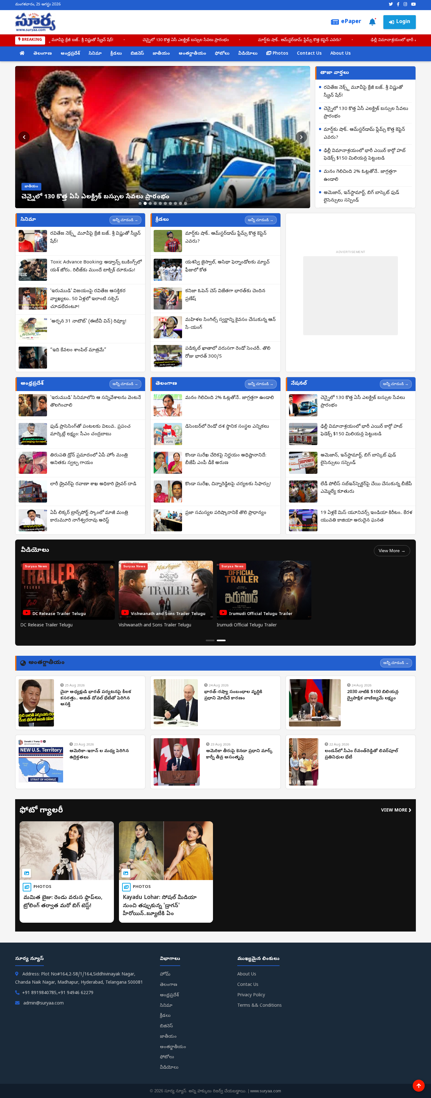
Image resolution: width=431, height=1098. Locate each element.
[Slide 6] (165, 203)
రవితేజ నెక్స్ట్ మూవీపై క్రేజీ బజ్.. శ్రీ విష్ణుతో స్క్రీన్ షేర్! (363, 92)
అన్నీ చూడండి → (125, 220)
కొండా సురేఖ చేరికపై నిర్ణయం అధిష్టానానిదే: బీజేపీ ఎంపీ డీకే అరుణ (225, 459)
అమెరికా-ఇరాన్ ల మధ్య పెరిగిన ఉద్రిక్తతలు (99, 754)
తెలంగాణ (42, 54)
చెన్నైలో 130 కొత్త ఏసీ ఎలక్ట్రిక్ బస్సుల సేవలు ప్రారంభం (366, 113)
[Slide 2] (145, 203)
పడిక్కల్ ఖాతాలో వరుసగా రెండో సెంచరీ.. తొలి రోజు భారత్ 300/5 (227, 353)
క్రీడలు (116, 54)
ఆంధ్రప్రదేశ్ (70, 54)
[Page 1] (210, 640)
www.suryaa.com (265, 1091)
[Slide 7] (170, 203)
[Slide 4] (155, 203)
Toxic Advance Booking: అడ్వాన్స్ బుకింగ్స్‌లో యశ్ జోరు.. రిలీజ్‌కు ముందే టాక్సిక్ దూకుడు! (96, 266)
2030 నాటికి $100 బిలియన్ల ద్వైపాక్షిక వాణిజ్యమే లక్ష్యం (373, 695)
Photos (279, 54)
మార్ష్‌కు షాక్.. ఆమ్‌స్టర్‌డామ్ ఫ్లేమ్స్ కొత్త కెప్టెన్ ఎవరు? (159, 40)
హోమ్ (165, 975)
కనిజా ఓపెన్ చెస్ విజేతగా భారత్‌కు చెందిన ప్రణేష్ (225, 295)
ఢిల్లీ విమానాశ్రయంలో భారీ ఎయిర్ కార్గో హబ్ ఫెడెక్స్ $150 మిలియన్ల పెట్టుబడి (293, 40)
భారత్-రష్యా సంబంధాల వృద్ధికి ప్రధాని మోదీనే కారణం (233, 695)
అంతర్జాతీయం (192, 54)
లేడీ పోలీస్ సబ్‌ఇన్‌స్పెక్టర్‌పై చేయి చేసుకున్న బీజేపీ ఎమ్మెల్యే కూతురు (366, 488)
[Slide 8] (175, 203)
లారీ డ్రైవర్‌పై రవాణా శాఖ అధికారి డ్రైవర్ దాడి (93, 484)
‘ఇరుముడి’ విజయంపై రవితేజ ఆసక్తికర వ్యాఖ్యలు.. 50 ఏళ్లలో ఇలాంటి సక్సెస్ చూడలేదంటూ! (88, 299)
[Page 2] (221, 640)
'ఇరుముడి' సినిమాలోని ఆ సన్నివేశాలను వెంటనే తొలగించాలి (95, 402)
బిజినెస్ (137, 54)
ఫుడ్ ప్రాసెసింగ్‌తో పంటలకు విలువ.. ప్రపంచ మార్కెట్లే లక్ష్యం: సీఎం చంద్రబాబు (90, 431)
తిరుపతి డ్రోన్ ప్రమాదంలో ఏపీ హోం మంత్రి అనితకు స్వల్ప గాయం (89, 459)
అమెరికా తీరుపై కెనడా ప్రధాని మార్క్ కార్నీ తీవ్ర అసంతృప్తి (239, 754)
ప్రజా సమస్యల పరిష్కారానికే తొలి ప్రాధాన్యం (225, 513)
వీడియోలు (247, 54)
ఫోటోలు (222, 54)
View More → (392, 550)
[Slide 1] (140, 203)
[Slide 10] (185, 203)
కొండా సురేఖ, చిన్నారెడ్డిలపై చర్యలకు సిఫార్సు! (228, 484)
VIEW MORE (396, 810)
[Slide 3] (150, 203)
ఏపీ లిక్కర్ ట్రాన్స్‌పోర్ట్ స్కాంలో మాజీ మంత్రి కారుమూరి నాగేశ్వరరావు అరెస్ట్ (89, 517)
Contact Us (309, 54)
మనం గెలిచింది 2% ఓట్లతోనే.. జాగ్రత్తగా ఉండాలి (360, 176)
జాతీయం (161, 54)
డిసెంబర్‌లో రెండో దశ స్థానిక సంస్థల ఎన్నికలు (227, 427)
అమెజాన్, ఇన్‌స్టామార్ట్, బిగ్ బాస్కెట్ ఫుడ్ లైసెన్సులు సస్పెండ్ (361, 197)
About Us (340, 54)
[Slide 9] (180, 203)
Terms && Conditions (259, 1006)
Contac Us (247, 985)
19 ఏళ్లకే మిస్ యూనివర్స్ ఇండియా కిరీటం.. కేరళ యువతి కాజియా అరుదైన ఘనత (366, 517)
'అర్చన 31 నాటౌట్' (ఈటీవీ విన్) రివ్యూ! (88, 321)
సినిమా (95, 54)
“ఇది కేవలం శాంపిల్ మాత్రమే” (78, 350)
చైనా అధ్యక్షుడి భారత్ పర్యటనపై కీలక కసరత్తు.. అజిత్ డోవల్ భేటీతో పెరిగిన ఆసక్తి (95, 698)
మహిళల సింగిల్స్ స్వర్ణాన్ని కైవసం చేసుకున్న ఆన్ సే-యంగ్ (230, 324)
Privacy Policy (251, 995)
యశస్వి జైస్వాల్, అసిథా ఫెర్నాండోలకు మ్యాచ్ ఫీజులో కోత (227, 266)
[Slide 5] (160, 203)
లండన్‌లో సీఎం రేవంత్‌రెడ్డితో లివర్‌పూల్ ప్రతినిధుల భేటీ (361, 754)
